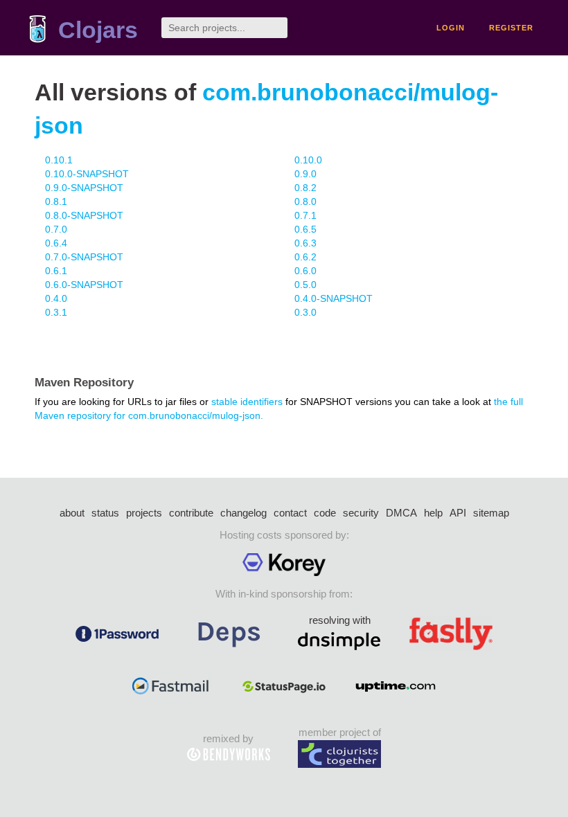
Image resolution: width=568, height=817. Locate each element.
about (72, 513)
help (433, 513)
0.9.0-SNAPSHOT (84, 187)
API (458, 513)
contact (290, 513)
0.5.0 (305, 284)
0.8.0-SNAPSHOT (84, 215)
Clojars (98, 30)
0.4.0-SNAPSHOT (333, 298)
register (511, 28)
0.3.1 (56, 312)
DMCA (401, 513)
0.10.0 (308, 159)
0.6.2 (305, 256)
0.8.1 (56, 201)
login (450, 28)
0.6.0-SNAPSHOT (84, 284)
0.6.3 (305, 243)
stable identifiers (247, 401)
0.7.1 (305, 215)
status (105, 513)
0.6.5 (305, 229)
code (325, 513)
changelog (243, 513)
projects (144, 513)
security (361, 513)
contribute (191, 513)
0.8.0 (305, 201)
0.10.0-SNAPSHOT (87, 173)
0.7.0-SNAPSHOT (84, 256)
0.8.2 (305, 187)
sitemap (491, 513)
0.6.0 (305, 270)
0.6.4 (56, 243)
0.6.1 (56, 270)
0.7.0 (56, 229)
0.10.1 (59, 159)
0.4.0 (56, 298)
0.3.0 (305, 312)
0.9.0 (305, 173)
